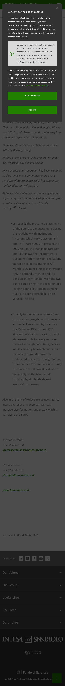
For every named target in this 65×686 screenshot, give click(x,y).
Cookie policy (41, 85)
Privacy (30, 85)
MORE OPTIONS (32, 95)
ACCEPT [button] (32, 110)
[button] (57, 8)
